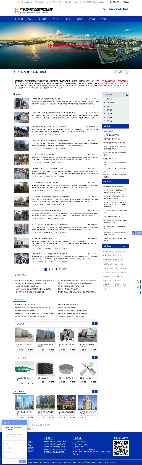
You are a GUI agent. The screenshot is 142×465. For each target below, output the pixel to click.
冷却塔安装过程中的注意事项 (25, 304)
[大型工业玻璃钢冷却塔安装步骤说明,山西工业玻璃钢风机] (21, 145)
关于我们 (92, 19)
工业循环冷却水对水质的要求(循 (54, 447)
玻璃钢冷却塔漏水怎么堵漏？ (113, 186)
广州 (29, 425)
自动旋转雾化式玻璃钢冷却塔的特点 (28, 286)
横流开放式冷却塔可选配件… (67, 345)
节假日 (105, 268)
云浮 (44, 425)
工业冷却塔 (55, 190)
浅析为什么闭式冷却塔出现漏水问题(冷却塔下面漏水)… (75, 283)
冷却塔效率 (106, 285)
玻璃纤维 (57, 134)
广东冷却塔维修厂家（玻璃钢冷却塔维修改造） (31, 316)
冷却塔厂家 (57, 204)
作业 (119, 281)
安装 (40, 148)
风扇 (48, 190)
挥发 (113, 276)
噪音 (63, 218)
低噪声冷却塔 (122, 272)
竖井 (104, 255)
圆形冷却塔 (42, 218)
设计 (57, 262)
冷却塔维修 (34, 10)
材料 (53, 162)
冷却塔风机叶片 (116, 285)
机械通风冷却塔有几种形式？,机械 (55, 441)
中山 (37, 425)
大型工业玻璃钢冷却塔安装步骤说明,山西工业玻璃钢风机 (51, 141)
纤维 (55, 176)
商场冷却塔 (123, 268)
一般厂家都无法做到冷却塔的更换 (55, 444)
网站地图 (116, 2)
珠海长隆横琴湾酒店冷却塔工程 (114, 143)
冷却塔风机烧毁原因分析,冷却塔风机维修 (71, 316)
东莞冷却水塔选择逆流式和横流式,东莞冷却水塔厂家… (33, 289)
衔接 (124, 251)
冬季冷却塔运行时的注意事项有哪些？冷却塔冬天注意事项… (35, 313)
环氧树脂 (47, 176)
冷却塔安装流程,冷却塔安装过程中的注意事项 (72, 310)
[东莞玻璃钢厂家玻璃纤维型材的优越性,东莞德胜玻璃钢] (21, 201)
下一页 (58, 269)
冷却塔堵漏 (106, 272)
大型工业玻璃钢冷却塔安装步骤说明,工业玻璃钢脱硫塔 (51, 224)
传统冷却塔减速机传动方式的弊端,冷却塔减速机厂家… (33, 307)
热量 (63, 190)
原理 (118, 276)
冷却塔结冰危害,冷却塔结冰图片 (68, 289)
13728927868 (138, 281)
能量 (124, 285)
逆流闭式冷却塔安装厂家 (112, 216)
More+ (125, 246)
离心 (111, 251)
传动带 (116, 264)
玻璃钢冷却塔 (42, 134)
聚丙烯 (105, 251)
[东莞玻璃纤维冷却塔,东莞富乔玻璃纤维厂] (21, 187)
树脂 (59, 162)
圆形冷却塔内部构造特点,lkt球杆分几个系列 (47, 210)
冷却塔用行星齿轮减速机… (23, 379)
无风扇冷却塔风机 (85, 378)
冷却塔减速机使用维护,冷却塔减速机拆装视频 (72, 313)
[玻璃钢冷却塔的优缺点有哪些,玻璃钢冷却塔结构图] (21, 131)
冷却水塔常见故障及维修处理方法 (55, 449)
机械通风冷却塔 (107, 264)
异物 (116, 268)
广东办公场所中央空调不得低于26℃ (28, 310)
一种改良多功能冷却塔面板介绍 (43, 155)
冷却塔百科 (43, 19)
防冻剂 (114, 272)
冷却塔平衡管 (107, 260)
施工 (64, 204)
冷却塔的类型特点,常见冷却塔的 (54, 452)
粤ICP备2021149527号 (76, 462)
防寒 (109, 255)
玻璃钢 (40, 176)
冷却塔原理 (118, 251)
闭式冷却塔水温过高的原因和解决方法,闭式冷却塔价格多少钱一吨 (54, 113)
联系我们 (126, 2)
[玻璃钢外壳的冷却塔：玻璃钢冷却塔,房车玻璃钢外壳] (21, 258)
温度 (104, 281)
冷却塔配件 (67, 19)
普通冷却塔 (106, 276)
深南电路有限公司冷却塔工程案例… (88, 413)
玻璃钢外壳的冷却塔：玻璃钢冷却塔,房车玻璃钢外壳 (50, 254)
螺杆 (122, 260)
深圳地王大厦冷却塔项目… (23, 413)
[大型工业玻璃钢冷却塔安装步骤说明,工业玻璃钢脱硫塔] (21, 229)
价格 (50, 134)
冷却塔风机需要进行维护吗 (66, 307)
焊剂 (114, 255)
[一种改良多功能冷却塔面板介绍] (21, 159)
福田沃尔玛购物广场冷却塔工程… (46, 413)
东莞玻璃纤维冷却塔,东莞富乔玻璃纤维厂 (46, 182)
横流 (40, 249)
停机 (122, 264)
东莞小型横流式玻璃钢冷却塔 (42, 238)
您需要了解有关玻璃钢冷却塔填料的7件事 (46, 99)
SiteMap (112, 462)
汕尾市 (49, 425)
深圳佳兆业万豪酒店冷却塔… (67, 413)
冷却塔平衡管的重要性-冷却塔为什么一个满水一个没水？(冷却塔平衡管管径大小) (115, 204)
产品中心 (31, 19)
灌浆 (114, 281)
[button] (138, 46)
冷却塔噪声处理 (28, 429)
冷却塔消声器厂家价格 (66, 378)
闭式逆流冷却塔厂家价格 (112, 139)
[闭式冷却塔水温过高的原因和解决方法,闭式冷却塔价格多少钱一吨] (21, 117)
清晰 (119, 255)
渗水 (123, 276)
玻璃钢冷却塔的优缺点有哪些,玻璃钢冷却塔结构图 (49, 127)
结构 (40, 162)
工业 (56, 148)
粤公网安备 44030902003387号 (97, 462)
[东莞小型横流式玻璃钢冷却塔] (21, 243)
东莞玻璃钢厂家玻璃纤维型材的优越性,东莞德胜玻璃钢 (51, 196)
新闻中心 (55, 19)
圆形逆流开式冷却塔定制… (23, 345)
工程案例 (80, 19)
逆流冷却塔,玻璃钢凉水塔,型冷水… (87, 345)
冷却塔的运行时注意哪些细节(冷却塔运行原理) (31, 283)
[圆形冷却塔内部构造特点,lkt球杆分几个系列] (21, 215)
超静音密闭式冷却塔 (110, 159)
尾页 (64, 269)
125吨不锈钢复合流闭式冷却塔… (45, 345)
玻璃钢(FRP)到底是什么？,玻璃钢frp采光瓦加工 (48, 168)
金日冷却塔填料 (43, 378)
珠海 (33, 425)
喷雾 (104, 289)
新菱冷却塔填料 (109, 131)
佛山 (40, 425)
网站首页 (20, 19)
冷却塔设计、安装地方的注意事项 (69, 304)
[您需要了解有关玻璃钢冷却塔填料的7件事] (21, 103)
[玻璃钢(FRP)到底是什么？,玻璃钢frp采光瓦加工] (21, 173)
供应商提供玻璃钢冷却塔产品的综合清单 (71, 286)
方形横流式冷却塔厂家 (111, 135)
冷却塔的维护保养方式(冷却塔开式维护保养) (30, 292)
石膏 (109, 281)
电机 (49, 218)
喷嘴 (111, 268)
